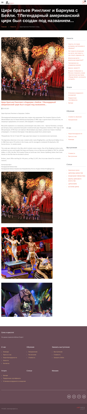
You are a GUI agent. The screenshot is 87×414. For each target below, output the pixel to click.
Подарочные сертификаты (72, 99)
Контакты (6, 363)
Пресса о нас (72, 136)
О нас (3, 347)
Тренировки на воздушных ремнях (74, 64)
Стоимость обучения (75, 117)
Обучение (30, 347)
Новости (13, 27)
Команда (71, 139)
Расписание (32, 355)
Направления (72, 120)
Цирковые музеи (73, 170)
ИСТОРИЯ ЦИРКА (73, 187)
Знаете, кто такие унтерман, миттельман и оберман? (76, 46)
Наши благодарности (75, 133)
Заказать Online (59, 357)
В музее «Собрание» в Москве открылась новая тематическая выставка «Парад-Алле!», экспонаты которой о (77, 75)
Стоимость (71, 153)
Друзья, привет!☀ (74, 68)
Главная (4, 27)
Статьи (29, 371)
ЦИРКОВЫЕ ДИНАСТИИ (75, 173)
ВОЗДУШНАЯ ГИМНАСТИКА (76, 176)
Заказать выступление (61, 347)
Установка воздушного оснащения (75, 94)
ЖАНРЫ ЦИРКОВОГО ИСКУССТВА (74, 180)
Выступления (72, 156)
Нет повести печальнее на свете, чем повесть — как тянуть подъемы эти (76, 53)
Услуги (4, 371)
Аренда (70, 103)
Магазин (55, 371)
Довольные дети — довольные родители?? (75, 59)
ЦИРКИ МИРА (72, 184)
